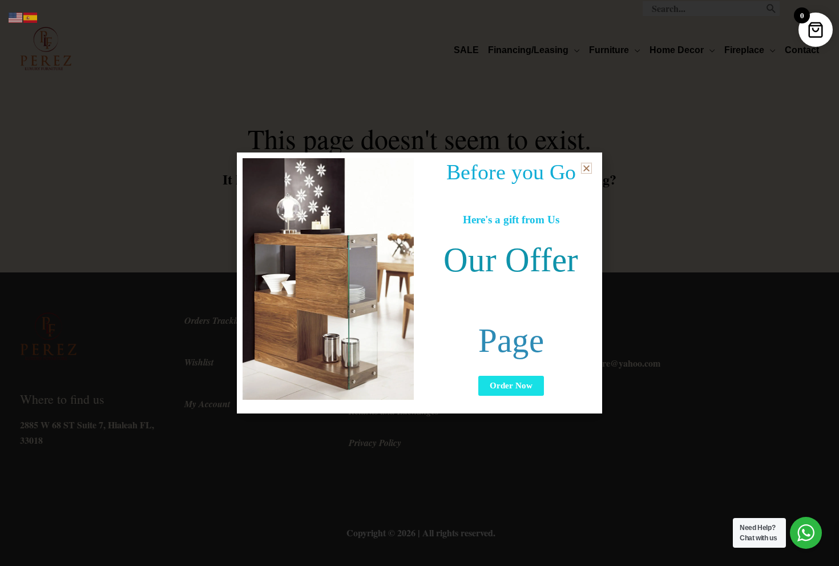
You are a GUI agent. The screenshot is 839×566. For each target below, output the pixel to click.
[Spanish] (30, 16)
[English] (16, 16)
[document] (419, 283)
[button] (586, 168)
